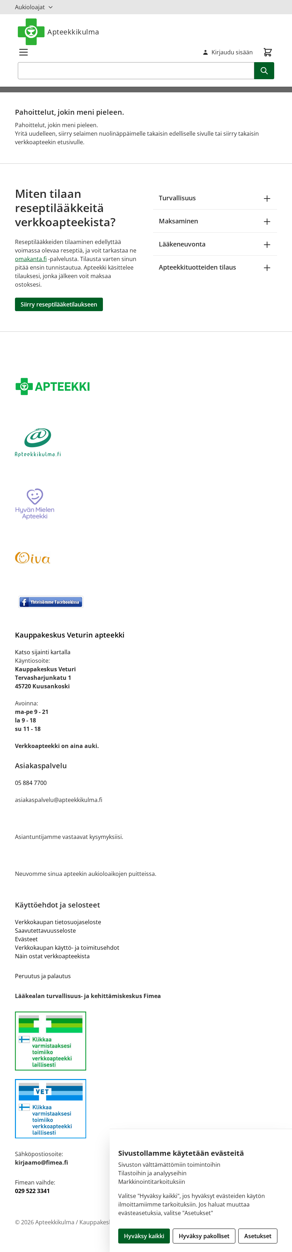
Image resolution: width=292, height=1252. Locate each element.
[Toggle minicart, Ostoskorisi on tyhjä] (267, 52)
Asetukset (257, 1236)
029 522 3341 (32, 1191)
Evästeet (26, 939)
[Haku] (264, 70)
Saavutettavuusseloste (45, 930)
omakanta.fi (31, 259)
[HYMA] (146, 504)
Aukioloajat (30, 7)
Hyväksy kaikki (144, 1236)
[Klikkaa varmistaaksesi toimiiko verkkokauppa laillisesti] (146, 1041)
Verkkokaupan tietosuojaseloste (58, 922)
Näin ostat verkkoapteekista (52, 956)
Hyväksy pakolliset (204, 1236)
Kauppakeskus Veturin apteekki (70, 635)
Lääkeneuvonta (182, 244)
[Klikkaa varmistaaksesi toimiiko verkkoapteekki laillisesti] (146, 1108)
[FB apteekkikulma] (146, 602)
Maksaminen (178, 221)
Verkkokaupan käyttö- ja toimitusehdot (67, 948)
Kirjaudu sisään (232, 52)
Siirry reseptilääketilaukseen (59, 304)
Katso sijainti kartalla (43, 652)
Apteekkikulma (73, 32)
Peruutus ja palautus (43, 976)
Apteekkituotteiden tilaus (197, 267)
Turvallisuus (177, 198)
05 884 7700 (31, 783)
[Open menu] (23, 52)
